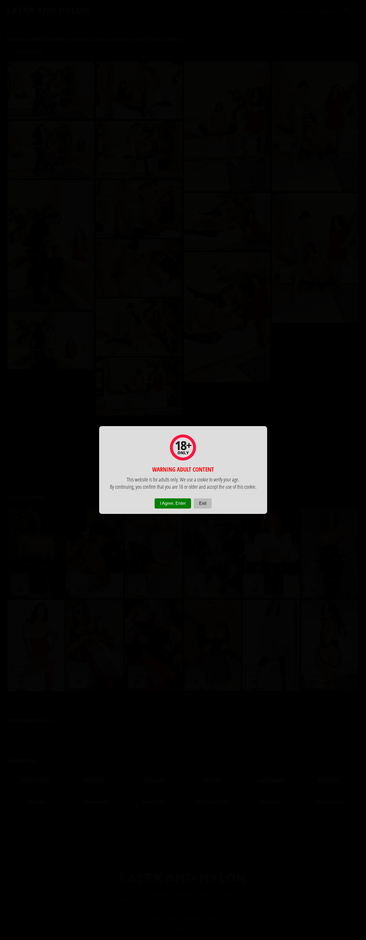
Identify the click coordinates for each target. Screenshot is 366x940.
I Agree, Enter (173, 503)
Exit (202, 503)
